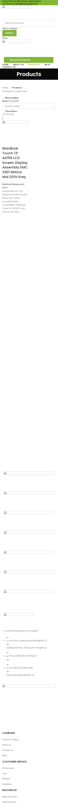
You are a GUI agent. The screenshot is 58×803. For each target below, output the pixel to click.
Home (5, 87)
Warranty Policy (9, 796)
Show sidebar (12, 98)
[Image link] (19, 619)
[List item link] (29, 658)
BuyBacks (7, 784)
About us (6, 744)
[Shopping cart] (3, 55)
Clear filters (11, 111)
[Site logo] (16, 12)
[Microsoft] (29, 541)
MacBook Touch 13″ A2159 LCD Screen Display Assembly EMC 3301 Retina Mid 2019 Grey (15, 162)
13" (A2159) (8, 114)
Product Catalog (10, 739)
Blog (4, 755)
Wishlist (6, 778)
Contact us (7, 750)
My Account (8, 768)
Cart (4, 773)
